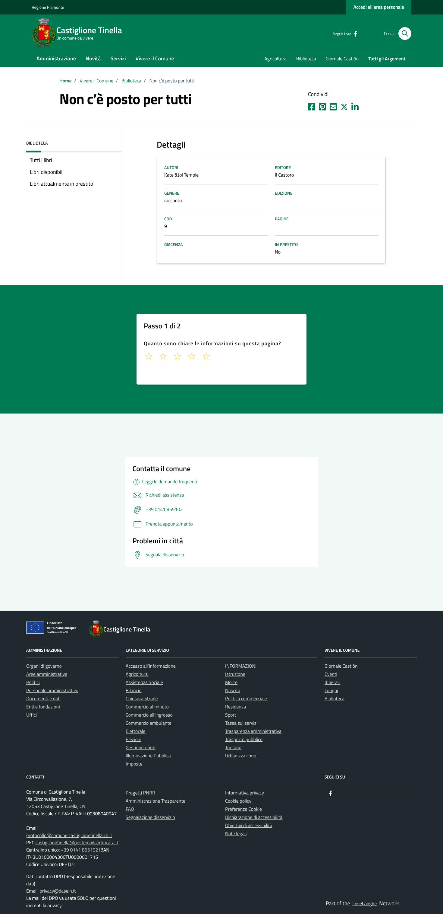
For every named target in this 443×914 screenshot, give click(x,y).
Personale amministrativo (52, 690)
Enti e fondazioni (43, 707)
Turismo (233, 747)
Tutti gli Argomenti (387, 58)
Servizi (118, 58)
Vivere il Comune (155, 58)
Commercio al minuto (147, 707)
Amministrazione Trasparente (155, 801)
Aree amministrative (46, 674)
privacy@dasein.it (57, 891)
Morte (231, 682)
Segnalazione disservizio (150, 817)
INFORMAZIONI (240, 666)
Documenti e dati (43, 698)
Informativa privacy (244, 793)
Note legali (236, 833)
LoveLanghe (365, 903)
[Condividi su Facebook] (311, 105)
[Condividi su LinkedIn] (355, 105)
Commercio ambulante (148, 723)
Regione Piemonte (48, 7)
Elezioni (133, 739)
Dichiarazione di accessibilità (253, 817)
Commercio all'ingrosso (149, 715)
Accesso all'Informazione (151, 666)
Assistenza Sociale (144, 682)
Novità (93, 58)
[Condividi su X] (344, 105)
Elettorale (136, 731)
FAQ (130, 809)
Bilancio (134, 690)
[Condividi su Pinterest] (322, 105)
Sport (230, 715)
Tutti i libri (41, 160)
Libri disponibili (47, 172)
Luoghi (331, 690)
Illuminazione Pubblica (148, 755)
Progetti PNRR (140, 793)
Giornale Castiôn (342, 58)
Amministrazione (56, 58)
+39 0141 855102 (80, 850)
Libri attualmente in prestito (61, 184)
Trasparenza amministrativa (253, 731)
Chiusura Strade (142, 698)
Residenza (235, 707)
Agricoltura (275, 58)
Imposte (134, 764)
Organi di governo (44, 666)
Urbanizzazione (240, 755)
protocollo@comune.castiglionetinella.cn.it (69, 835)
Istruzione (235, 674)
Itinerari (332, 682)
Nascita (232, 690)
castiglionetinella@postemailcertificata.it (76, 842)
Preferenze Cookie (243, 809)
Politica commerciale (246, 698)
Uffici (31, 715)
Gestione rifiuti (141, 747)
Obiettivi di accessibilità (248, 825)
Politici (33, 682)
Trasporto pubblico (243, 739)
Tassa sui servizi (241, 723)
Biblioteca (306, 58)
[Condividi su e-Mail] (333, 105)
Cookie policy (238, 801)
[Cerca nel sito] (404, 33)
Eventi (331, 674)
